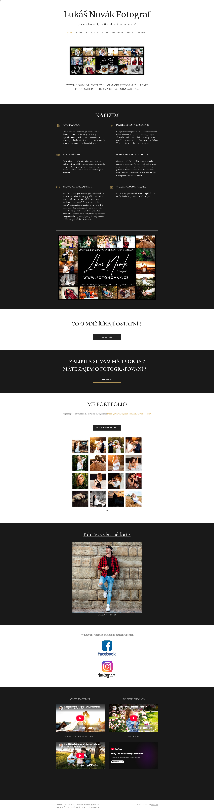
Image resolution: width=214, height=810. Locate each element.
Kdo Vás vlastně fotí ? (107, 534)
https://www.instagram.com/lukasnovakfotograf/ (129, 414)
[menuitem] (70, 33)
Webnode (154, 805)
